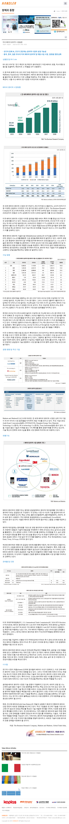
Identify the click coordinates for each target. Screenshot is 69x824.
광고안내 (41, 807)
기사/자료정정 (5, 810)
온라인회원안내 (34, 807)
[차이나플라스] (15, 802)
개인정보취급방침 (17, 807)
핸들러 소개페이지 (7, 807)
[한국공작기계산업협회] (48, 802)
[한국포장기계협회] (31, 802)
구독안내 (26, 807)
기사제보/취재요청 (51, 807)
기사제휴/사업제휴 (62, 807)
